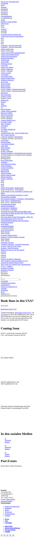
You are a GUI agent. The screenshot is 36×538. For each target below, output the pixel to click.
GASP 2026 (4, 140)
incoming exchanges (7, 268)
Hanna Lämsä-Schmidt (8, 175)
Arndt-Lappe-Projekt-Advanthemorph (13, 53)
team (2, 38)
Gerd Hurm (4, 126)
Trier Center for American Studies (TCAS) (14, 261)
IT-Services (8, 512)
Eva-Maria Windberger (8, 129)
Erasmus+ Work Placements (9, 248)
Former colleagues (6, 117)
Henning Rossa (5, 157)
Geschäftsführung (6, 16)
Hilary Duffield (5, 124)
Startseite (3, 7)
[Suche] (20, 279)
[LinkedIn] (13, 536)
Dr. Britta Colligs (6, 122)
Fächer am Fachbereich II (9, 287)
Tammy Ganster (6, 73)
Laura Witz (4, 65)
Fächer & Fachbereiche (12, 506)
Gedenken (4, 162)
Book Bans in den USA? (9, 309)
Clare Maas (4, 146)
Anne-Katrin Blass (7, 76)
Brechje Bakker (6, 109)
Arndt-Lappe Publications (9, 56)
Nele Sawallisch (6, 95)
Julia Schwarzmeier (7, 115)
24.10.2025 (4, 314)
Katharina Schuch (6, 64)
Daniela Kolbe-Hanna (8, 78)
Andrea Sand (5, 60)
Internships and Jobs (7, 242)
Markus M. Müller (6, 113)
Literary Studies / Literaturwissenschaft (13, 89)
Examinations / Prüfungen (9, 208)
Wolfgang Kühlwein (7, 80)
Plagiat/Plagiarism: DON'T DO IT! (12, 219)
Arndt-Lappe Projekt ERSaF (10, 54)
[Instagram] (11, 536)
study (2, 180)
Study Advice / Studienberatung (11, 200)
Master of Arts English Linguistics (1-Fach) (14, 195)
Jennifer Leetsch (6, 96)
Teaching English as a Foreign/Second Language (16, 153)
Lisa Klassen (5, 169)
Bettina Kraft (5, 171)
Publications (4, 100)
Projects (3, 102)
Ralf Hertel (4, 93)
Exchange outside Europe (9, 235)
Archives (3, 29)
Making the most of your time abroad (12, 250)
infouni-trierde (10, 499)
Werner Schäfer (6, 84)
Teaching (4, 106)
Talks (2, 104)
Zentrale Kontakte (6, 501)
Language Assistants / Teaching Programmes (15, 244)
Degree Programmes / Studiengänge (12, 188)
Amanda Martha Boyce (8, 120)
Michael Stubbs (6, 87)
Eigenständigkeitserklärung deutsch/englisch (15, 221)
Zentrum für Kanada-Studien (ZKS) (12, 263)
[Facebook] (2, 536)
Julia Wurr (4, 131)
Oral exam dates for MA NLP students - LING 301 (17, 217)
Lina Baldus (4, 75)
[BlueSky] (5, 536)
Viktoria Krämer (6, 173)
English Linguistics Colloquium (11, 259)
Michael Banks (5, 142)
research (3, 252)
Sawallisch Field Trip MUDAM (11, 34)
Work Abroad (5, 239)
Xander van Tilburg (7, 67)
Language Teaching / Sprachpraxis (12, 137)
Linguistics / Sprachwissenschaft (11, 45)
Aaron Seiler (5, 62)
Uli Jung (3, 127)
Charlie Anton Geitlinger (8, 111)
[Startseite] (10, 2)
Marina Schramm (6, 177)
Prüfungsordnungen (7, 222)
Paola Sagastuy (5, 148)
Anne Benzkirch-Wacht (8, 164)
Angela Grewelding (7, 168)
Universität (4, 281)
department (4, 9)
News (2, 25)
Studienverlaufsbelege (8, 206)
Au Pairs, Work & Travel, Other (11, 246)
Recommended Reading (8, 204)
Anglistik (4, 288)
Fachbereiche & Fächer (8, 283)
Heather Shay (5, 149)
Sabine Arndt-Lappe (7, 49)
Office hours (5, 23)
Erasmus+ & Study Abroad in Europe (12, 237)
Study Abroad (5, 231)
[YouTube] (8, 536)
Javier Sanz (4, 82)
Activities (4, 31)
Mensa (7, 510)
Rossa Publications (7, 160)
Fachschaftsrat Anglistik (8, 197)
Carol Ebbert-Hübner (7, 144)
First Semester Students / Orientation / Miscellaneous (17, 199)
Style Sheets (4, 224)
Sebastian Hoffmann (7, 58)
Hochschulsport (10, 514)
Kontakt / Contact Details (9, 22)
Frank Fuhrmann (6, 166)
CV (2, 107)
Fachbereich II (5, 285)
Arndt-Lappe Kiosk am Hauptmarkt (12, 36)
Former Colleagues (7, 69)
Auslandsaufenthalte (7, 226)
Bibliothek (8, 508)
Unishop (7, 516)
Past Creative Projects (7, 135)
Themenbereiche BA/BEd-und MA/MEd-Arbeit (16, 211)
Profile (3, 20)
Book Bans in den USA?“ (23, 313)
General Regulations (7, 230)
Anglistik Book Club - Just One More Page (14, 133)
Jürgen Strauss (5, 85)
